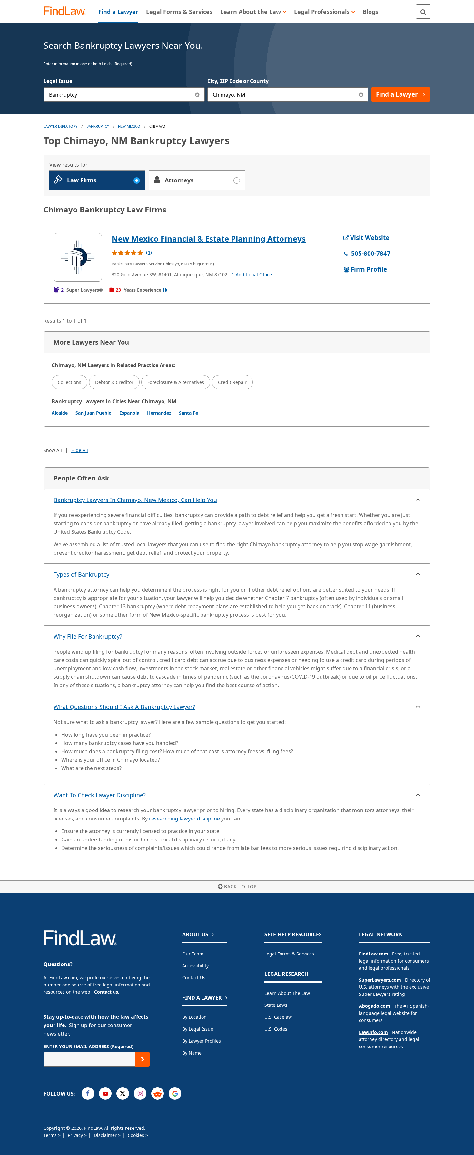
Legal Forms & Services (289, 954)
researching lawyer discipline (184, 818)
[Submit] (142, 1059)
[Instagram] (140, 1093)
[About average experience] (165, 290)
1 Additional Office (252, 275)
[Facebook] (88, 1093)
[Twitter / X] (122, 1093)
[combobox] (124, 94)
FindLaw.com (373, 954)
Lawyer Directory (60, 126)
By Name (192, 1053)
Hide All (79, 450)
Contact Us (193, 978)
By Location (194, 1017)
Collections (69, 382)
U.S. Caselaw (278, 1017)
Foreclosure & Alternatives (175, 382)
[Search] (423, 11)
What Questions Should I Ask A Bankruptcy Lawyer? (124, 707)
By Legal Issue (197, 1029)
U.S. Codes (275, 1029)
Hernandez (159, 413)
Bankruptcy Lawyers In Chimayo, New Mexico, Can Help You (135, 500)
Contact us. (106, 992)
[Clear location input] (361, 94)
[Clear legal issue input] (197, 94)
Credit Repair (232, 382)
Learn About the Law (287, 993)
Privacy (76, 1135)
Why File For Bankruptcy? (88, 636)
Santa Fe (188, 413)
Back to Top (240, 886)
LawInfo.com (373, 1032)
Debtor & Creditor (114, 382)
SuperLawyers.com (380, 980)
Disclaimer (106, 1135)
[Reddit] (157, 1093)
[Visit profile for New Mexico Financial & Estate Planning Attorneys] (78, 257)
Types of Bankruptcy (81, 574)
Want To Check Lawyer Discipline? (100, 795)
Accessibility (195, 966)
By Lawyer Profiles (201, 1041)
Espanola (129, 413)
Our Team (192, 954)
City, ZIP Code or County (238, 81)
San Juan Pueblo (93, 413)
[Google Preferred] (175, 1093)
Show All (53, 450)
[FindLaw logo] (67, 11)
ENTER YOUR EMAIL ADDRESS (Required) (88, 1046)
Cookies (136, 1135)
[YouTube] (105, 1093)
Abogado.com (374, 1006)
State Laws (275, 1005)
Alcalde (60, 413)
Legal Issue (58, 81)
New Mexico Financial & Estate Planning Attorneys (209, 238)
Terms (51, 1135)
